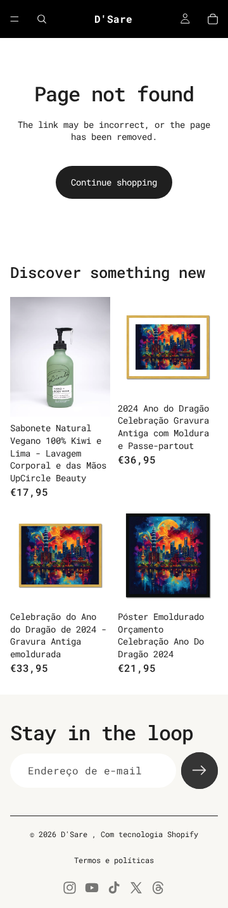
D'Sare (76, 834)
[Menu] (14, 19)
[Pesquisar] (42, 19)
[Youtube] (91, 887)
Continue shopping (114, 182)
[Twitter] (136, 887)
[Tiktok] (114, 887)
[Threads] (158, 887)
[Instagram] (69, 887)
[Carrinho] (213, 19)
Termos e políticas (114, 860)
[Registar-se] (199, 770)
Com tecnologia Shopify (149, 834)
